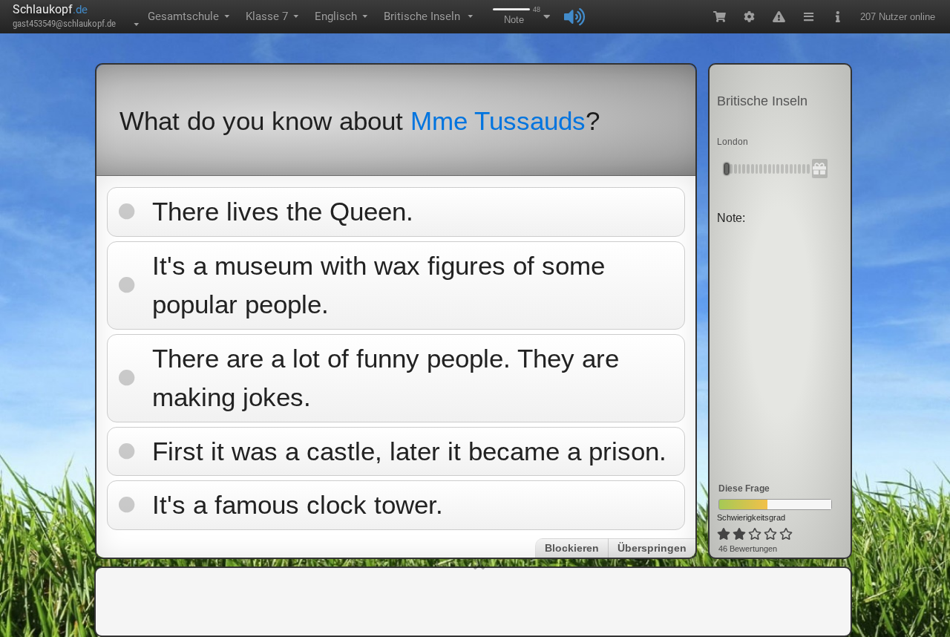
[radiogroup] (756, 534)
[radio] (723, 534)
